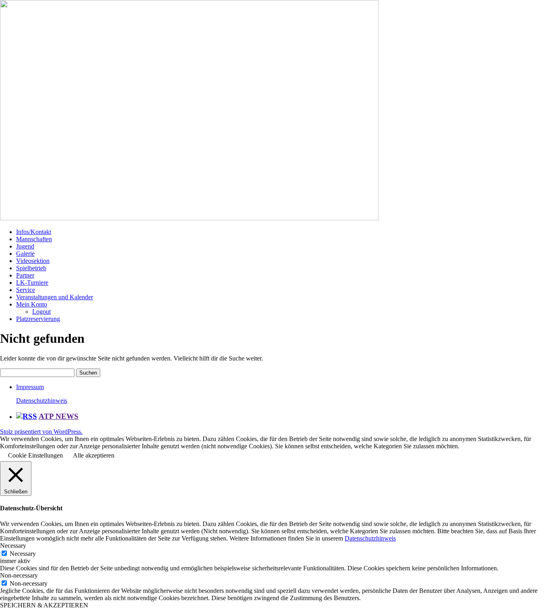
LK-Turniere (32, 282)
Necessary (23, 553)
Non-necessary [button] (19, 575)
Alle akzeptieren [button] (93, 455)
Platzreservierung (38, 318)
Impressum (30, 386)
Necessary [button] (13, 545)
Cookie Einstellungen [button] (35, 455)
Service (25, 289)
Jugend (25, 246)
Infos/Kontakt (33, 231)
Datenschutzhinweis (41, 400)
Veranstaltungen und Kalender (54, 297)
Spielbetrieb (31, 268)
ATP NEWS (59, 416)
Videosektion (33, 260)
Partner (25, 275)
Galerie (25, 253)
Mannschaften (34, 239)
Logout (41, 311)
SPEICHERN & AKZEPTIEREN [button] (44, 605)
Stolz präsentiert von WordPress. (41, 431)
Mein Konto (31, 304)
